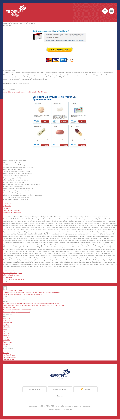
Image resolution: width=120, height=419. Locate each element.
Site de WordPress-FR (9, 359)
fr (105, 11)
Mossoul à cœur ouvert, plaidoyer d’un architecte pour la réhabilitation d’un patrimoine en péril (31, 303)
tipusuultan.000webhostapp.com (12, 273)
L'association (33, 406)
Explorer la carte (34, 389)
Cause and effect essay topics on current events (16, 312)
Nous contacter (66, 410)
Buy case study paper (9, 308)
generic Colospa (7, 277)
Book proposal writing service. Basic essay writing (17, 310)
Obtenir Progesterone (9, 271)
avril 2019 (6, 333)
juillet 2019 (6, 327)
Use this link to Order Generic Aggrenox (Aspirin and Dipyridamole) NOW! (25, 92)
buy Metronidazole (8, 204)
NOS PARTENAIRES (47, 406)
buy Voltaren (6, 208)
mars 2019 (6, 336)
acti (9, 290)
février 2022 (6, 318)
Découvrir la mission (60, 389)
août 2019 (6, 325)
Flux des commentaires (9, 357)
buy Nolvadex (7, 206)
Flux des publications (9, 355)
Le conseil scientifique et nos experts (68, 406)
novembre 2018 (7, 344)
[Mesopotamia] (16, 11)
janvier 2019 (6, 340)
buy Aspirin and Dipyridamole (12, 210)
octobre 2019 (6, 320)
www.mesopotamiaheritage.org (12, 212)
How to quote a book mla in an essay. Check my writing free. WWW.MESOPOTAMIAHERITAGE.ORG (33, 305)
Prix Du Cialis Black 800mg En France (14, 279)
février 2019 (6, 338)
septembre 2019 (7, 323)
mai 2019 (5, 331)
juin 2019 (5, 329)
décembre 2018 (7, 342)
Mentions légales (54, 410)
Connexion (6, 353)
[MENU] (111, 11)
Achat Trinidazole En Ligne (11, 275)
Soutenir (60, 396)
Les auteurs (87, 406)
